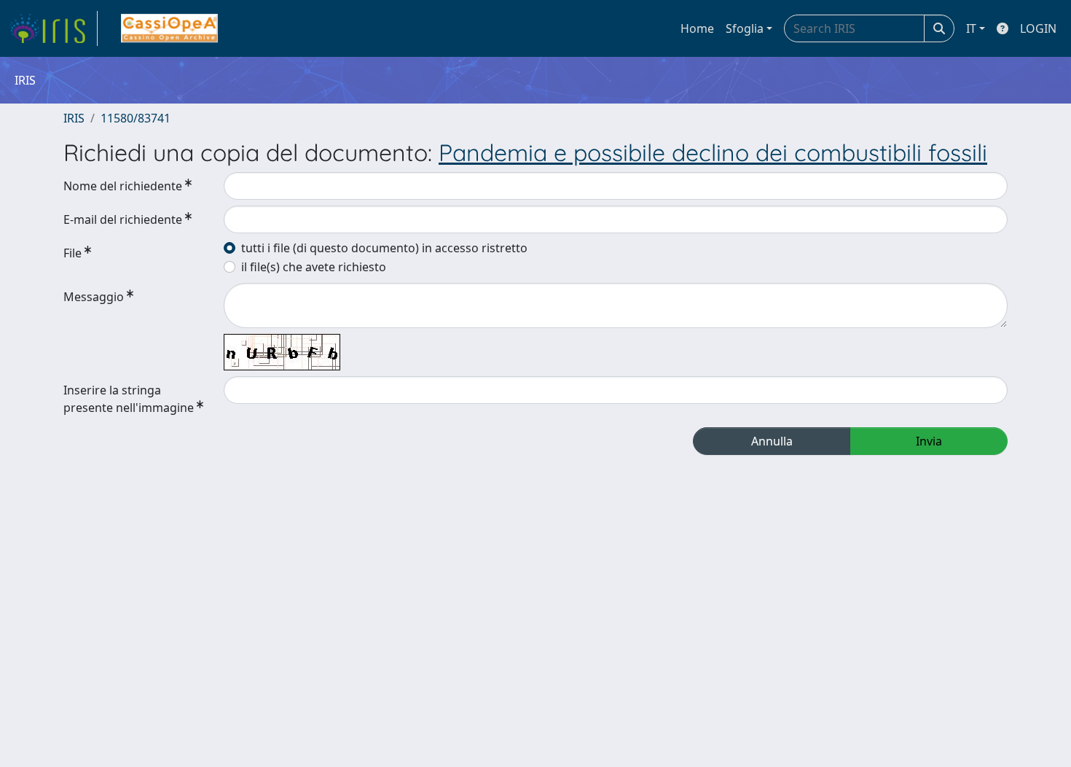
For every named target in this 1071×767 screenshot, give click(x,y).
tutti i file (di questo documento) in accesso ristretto (384, 248)
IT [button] (971, 28)
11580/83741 (135, 118)
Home (697, 28)
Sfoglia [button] (745, 28)
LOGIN (1038, 28)
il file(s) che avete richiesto (313, 267)
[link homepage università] (169, 28)
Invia (929, 441)
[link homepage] (53, 28)
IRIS (74, 118)
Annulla (772, 441)
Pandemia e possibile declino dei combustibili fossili (713, 152)
